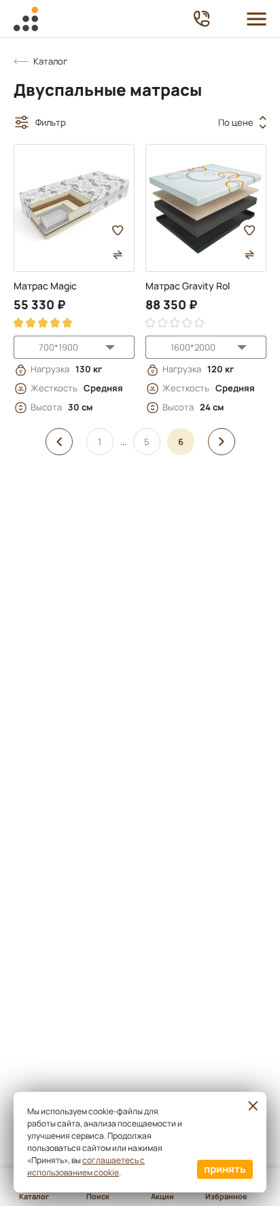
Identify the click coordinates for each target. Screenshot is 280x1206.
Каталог (50, 61)
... (123, 442)
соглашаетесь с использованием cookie (86, 1166)
